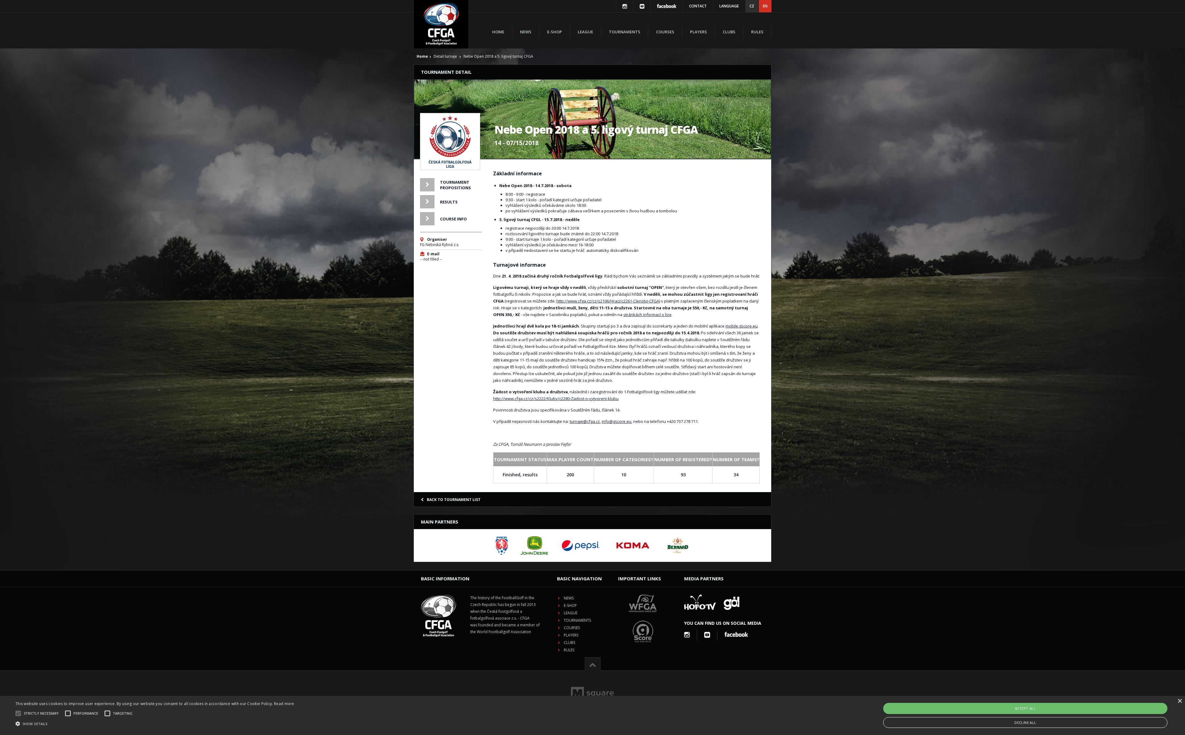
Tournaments (624, 32)
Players (698, 32)
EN (765, 6)
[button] (154, 723)
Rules (757, 32)
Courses (665, 32)
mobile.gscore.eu (742, 326)
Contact (698, 6)
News (525, 32)
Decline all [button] (1025, 722)
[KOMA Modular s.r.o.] (633, 545)
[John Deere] (534, 545)
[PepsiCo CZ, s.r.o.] (580, 545)
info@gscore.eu (616, 421)
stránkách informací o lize (647, 314)
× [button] (1179, 701)
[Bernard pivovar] (677, 545)
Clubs (729, 32)
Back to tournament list (453, 499)
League (585, 32)
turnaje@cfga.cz (585, 421)
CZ (752, 6)
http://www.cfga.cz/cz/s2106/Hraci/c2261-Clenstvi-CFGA (607, 301)
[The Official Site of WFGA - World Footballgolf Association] (643, 617)
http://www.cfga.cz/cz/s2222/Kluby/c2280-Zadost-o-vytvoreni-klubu (555, 398)
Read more (284, 703)
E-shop (554, 32)
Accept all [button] (1025, 708)
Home (498, 32)
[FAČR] (501, 545)
